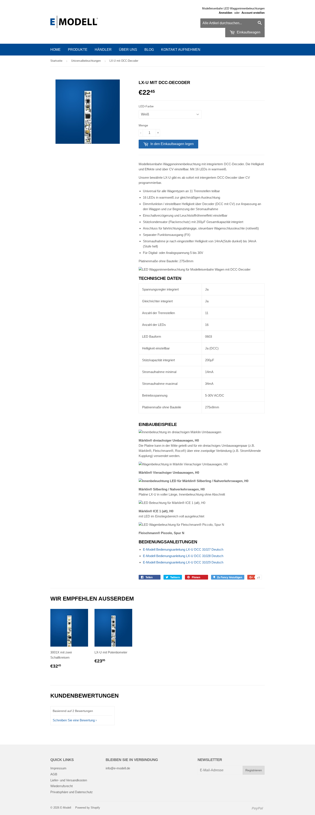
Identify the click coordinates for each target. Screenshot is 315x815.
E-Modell (65, 807)
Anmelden (225, 12)
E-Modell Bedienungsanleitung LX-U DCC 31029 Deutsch (183, 562)
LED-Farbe (146, 106)
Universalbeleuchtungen (86, 60)
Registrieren (253, 770)
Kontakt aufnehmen (180, 49)
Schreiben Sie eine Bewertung (74, 720)
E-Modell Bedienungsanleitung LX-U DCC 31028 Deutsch (183, 556)
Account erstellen (253, 12)
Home (55, 49)
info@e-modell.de (118, 768)
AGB (53, 774)
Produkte (77, 49)
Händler (103, 49)
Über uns (128, 49)
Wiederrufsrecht (61, 786)
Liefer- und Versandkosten (68, 780)
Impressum (58, 768)
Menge (143, 125)
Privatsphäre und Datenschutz (71, 792)
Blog (149, 49)
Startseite (56, 60)
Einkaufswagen (248, 32)
